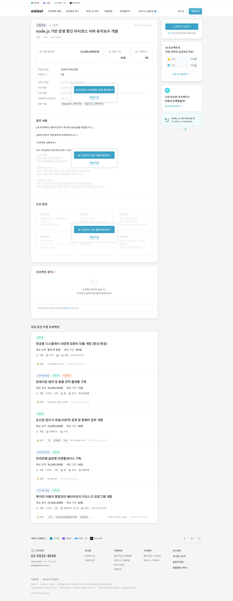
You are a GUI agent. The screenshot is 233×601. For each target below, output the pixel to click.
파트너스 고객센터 (151, 560)
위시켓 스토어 (179, 556)
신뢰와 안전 (90, 560)
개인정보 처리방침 (50, 579)
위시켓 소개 (90, 556)
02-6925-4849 (43, 556)
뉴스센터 (177, 550)
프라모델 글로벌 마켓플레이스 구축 (58, 458)
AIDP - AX (83, 538)
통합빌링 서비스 (180, 567)
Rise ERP (98, 538)
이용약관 (35, 579)
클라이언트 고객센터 (152, 556)
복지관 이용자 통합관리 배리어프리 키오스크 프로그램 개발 (74, 497)
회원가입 (94, 97)
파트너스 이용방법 (122, 560)
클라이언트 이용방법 (123, 556)
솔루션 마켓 (178, 562)
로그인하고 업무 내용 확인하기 (94, 155)
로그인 (67, 308)
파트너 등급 (119, 564)
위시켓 (56, 538)
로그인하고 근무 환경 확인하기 (94, 229)
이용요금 (118, 569)
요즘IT (69, 538)
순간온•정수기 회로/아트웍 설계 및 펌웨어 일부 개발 (69, 420)
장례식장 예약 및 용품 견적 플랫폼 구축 (61, 382)
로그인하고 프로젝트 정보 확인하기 (94, 89)
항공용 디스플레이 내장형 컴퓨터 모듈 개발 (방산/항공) (71, 344)
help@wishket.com (40, 565)
